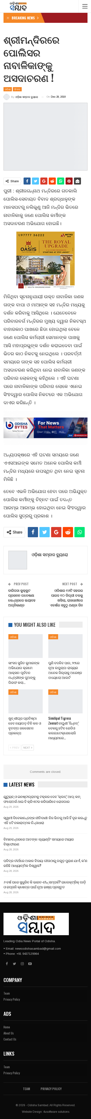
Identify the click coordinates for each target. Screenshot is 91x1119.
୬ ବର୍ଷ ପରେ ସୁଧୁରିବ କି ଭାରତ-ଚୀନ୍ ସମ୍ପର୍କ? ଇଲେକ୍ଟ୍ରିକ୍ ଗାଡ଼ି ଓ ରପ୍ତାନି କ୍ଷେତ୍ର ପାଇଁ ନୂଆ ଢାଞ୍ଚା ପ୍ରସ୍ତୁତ (45, 884)
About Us (9, 1033)
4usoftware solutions (56, 1111)
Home (7, 1027)
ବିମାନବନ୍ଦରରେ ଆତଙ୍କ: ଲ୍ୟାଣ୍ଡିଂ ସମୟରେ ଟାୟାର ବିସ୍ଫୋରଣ (39, 841)
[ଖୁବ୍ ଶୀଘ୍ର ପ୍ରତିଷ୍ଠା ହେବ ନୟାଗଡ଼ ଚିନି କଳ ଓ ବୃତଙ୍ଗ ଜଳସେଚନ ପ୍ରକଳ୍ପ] (25, 701)
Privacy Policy (12, 999)
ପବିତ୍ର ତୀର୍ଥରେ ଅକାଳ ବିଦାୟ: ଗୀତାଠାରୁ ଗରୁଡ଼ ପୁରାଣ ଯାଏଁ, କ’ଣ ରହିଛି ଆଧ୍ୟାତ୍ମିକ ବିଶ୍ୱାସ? (45, 863)
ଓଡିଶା (7, 89)
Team (7, 993)
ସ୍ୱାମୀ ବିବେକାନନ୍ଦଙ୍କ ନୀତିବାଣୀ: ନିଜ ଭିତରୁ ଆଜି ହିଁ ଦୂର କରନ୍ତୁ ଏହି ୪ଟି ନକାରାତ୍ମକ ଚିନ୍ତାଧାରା (45, 820)
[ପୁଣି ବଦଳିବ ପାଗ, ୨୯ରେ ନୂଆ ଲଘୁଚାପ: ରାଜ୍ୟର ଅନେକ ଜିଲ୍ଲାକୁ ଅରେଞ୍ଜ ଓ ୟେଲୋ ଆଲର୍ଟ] (65, 646)
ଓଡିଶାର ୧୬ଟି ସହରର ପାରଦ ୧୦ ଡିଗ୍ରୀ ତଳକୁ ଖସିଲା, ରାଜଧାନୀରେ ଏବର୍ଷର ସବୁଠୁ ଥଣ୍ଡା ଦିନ (66, 597)
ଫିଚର (17, 89)
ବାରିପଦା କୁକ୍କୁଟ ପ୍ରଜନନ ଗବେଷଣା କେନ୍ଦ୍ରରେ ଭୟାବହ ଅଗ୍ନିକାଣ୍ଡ (21, 597)
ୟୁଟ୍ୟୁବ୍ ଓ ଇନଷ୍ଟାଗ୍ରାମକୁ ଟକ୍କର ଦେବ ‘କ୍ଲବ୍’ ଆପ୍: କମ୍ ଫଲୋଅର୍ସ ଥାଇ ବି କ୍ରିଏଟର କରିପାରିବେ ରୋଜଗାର (42, 799)
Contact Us (10, 1039)
